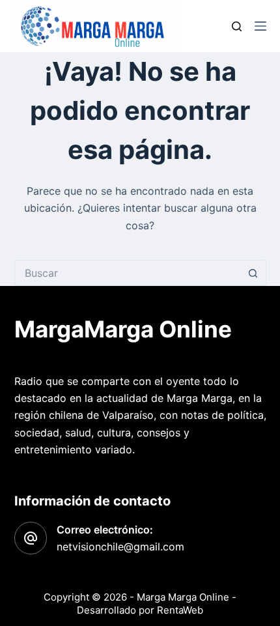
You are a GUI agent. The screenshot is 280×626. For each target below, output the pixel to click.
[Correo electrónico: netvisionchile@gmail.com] (30, 538)
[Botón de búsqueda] (253, 273)
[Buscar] (237, 26)
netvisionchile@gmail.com (120, 546)
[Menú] (260, 26)
